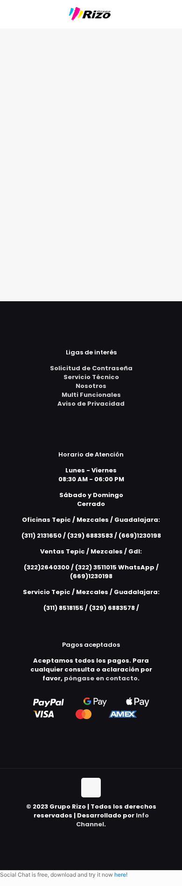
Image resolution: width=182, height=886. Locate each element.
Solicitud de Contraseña (91, 368)
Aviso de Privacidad (91, 403)
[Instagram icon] (101, 837)
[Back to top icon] (91, 787)
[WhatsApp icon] (81, 837)
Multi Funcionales (91, 394)
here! (120, 874)
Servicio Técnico (91, 377)
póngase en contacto (101, 678)
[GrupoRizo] (91, 14)
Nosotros (91, 385)
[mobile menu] (169, 14)
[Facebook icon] (91, 837)
